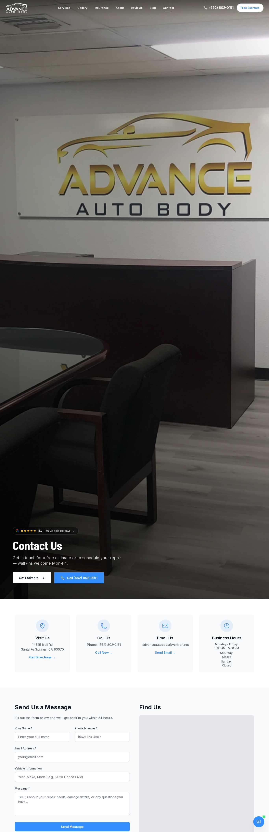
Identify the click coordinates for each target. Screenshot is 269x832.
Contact (168, 7)
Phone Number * (86, 728)
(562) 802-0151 (221, 8)
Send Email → (165, 652)
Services (64, 7)
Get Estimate (29, 578)
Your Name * (23, 728)
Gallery (82, 7)
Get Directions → (42, 657)
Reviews (137, 7)
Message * (22, 788)
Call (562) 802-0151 (82, 578)
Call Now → (104, 652)
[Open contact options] (258, 821)
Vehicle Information (28, 768)
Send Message (72, 827)
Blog (153, 7)
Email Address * (25, 748)
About (120, 7)
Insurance (102, 7)
